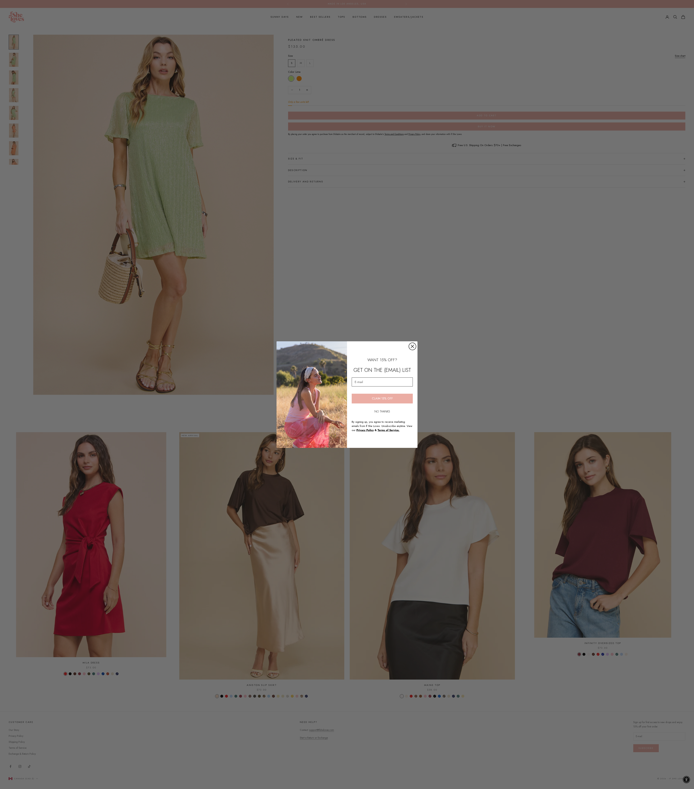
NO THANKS (382, 411)
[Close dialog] (412, 346)
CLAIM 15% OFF (382, 398)
